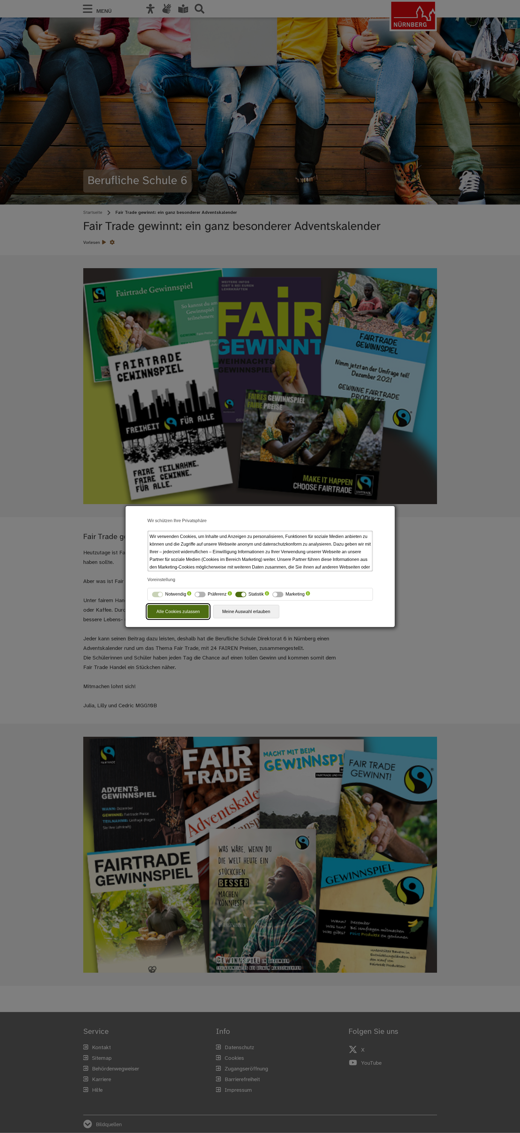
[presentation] (189, 594)
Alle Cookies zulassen (178, 611)
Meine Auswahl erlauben (246, 611)
